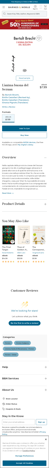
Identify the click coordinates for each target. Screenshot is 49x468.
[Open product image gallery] (24, 54)
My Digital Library (25, 145)
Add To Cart (24, 128)
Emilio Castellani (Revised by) (16, 97)
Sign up (41, 422)
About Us (8, 389)
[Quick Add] (12, 241)
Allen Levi (21, 253)
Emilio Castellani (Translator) (15, 100)
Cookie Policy (28, 451)
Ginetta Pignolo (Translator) (15, 102)
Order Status (11, 404)
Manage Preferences (24, 456)
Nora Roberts (7, 253)
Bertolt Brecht (12, 95)
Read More (6, 193)
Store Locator (12, 399)
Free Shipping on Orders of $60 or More (24, 2)
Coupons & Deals (13, 409)
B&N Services (10, 378)
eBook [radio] (8, 118)
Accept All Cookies (24, 463)
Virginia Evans (38, 253)
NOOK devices (29, 142)
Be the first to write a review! (24, 323)
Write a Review (8, 107)
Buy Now (25, 135)
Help (5, 367)
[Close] (46, 439)
